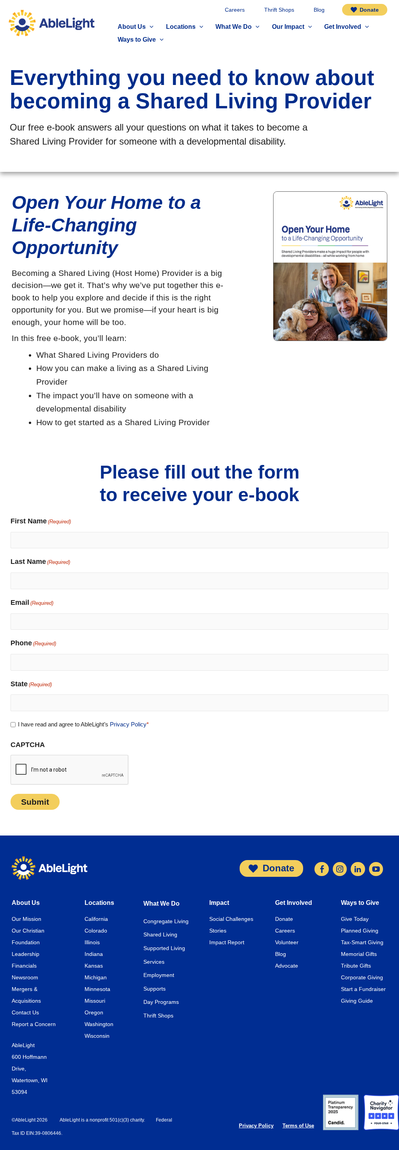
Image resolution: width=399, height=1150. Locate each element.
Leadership (25, 954)
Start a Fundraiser (363, 989)
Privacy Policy (128, 724)
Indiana (94, 954)
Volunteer (286, 942)
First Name (41, 521)
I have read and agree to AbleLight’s (83, 724)
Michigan (96, 977)
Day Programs (161, 1002)
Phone (33, 643)
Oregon (94, 1012)
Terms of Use (298, 1126)
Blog (280, 954)
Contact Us (25, 1012)
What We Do (161, 903)
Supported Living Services (164, 955)
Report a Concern (34, 1024)
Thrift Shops (158, 1015)
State (31, 684)
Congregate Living (166, 921)
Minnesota (97, 989)
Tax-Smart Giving (362, 942)
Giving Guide (357, 1001)
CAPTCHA (28, 745)
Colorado (96, 930)
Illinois (92, 942)
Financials (24, 966)
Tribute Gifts (356, 966)
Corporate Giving (362, 977)
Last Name (40, 561)
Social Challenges (231, 919)
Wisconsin (97, 1036)
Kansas (94, 966)
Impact (219, 902)
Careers (285, 930)
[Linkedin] (358, 868)
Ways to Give (360, 902)
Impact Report (226, 942)
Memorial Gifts (359, 954)
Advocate (286, 966)
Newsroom (25, 977)
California (96, 919)
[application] (150, 27)
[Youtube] (376, 868)
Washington (99, 1024)
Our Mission (26, 919)
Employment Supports (158, 982)
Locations (99, 902)
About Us (26, 902)
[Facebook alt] (321, 868)
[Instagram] (340, 868)
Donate (284, 919)
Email (32, 602)
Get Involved (293, 902)
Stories (217, 930)
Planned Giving (359, 930)
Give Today (355, 919)
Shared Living (160, 934)
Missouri (95, 1001)
